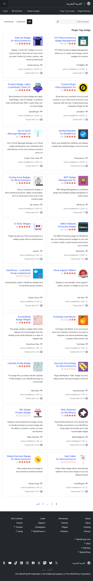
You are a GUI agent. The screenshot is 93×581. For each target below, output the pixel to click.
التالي (38, 504)
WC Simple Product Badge (23, 411)
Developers (40, 527)
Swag (19, 531)
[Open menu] (4, 3)
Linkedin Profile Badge (19, 363)
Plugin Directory (84, 11)
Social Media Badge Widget (23, 318)
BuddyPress (84, 552)
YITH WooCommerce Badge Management (65, 39)
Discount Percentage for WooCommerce (65, 364)
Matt (87, 543)
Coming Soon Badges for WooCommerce (20, 178)
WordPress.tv (38, 531)
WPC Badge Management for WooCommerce (67, 179)
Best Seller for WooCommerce (66, 457)
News (88, 523)
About (88, 518)
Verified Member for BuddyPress (67, 132)
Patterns (64, 531)
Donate (18, 527)
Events (19, 523)
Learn (42, 518)
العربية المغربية (79, 563)
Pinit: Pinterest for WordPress (68, 411)
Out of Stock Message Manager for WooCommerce (19, 132)
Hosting (87, 527)
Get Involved (17, 518)
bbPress (86, 548)
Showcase (63, 518)
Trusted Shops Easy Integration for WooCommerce (66, 86)
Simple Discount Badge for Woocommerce (19, 457)
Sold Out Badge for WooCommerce (21, 39)
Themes (64, 523)
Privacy (87, 531)
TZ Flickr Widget (22, 223)
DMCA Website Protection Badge (67, 225)
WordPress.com (82, 539)
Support (41, 523)
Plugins (65, 527)
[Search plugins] (57, 21)
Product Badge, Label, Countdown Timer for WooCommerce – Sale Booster (19, 86)
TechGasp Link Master (64, 316)
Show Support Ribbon (65, 270)
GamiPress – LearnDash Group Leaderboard (18, 271)
